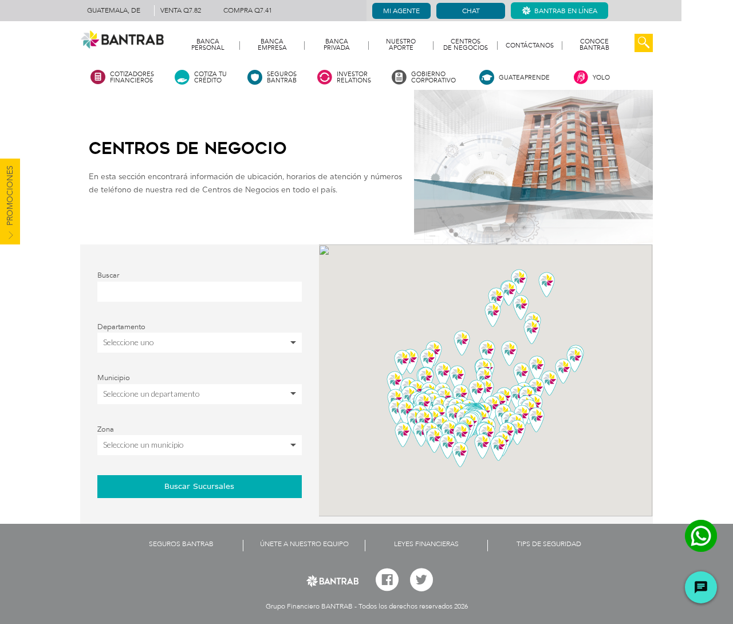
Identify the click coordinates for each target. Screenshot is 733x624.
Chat (471, 10)
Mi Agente (401, 10)
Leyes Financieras (426, 543)
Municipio (113, 378)
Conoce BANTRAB (594, 45)
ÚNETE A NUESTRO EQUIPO (304, 543)
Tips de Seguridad (549, 543)
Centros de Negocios (465, 45)
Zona (105, 429)
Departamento (121, 327)
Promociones (10, 196)
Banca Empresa (272, 45)
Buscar (108, 275)
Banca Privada (337, 45)
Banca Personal (207, 45)
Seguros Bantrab (181, 543)
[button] (461, 435)
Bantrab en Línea (565, 10)
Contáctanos (530, 45)
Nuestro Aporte (401, 45)
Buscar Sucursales (199, 486)
